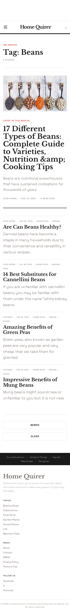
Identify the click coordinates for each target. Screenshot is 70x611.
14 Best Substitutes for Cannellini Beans (29, 277)
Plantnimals (27, 461)
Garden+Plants (11, 519)
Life (5, 529)
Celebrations (10, 510)
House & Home (11, 524)
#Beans (56, 221)
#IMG (5, 268)
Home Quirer (35, 27)
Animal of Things (38, 457)
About (6, 547)
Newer (35, 425)
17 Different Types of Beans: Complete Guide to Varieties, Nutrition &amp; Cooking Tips (34, 147)
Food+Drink (10, 198)
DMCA (6, 557)
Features (8, 317)
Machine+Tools (11, 533)
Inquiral (56, 457)
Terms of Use (10, 566)
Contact (7, 552)
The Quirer (43, 461)
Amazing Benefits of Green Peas (28, 329)
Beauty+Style (10, 505)
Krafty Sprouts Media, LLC (55, 603)
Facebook (8, 581)
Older (35, 436)
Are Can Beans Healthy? (32, 227)
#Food (6, 321)
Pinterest (8, 590)
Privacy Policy (10, 561)
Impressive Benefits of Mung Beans (30, 382)
